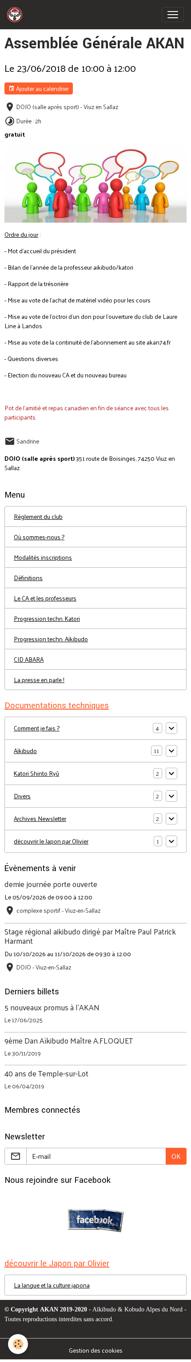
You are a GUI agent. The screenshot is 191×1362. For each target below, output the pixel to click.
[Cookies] (18, 1344)
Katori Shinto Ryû (36, 773)
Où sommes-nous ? (39, 536)
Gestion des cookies (96, 1350)
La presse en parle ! (39, 679)
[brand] (16, 14)
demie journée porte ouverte (50, 884)
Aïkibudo (25, 750)
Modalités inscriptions (43, 557)
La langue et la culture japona (52, 1285)
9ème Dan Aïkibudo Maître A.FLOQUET (68, 1040)
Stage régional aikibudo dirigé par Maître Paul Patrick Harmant (90, 936)
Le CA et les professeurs (45, 598)
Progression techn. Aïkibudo (51, 638)
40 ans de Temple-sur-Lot (46, 1073)
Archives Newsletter (40, 818)
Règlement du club (38, 516)
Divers (22, 796)
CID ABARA (29, 659)
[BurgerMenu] (173, 14)
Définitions (28, 577)
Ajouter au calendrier (42, 88)
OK (176, 1156)
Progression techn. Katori (47, 618)
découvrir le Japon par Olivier (51, 841)
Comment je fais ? (37, 728)
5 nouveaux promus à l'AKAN (51, 1007)
